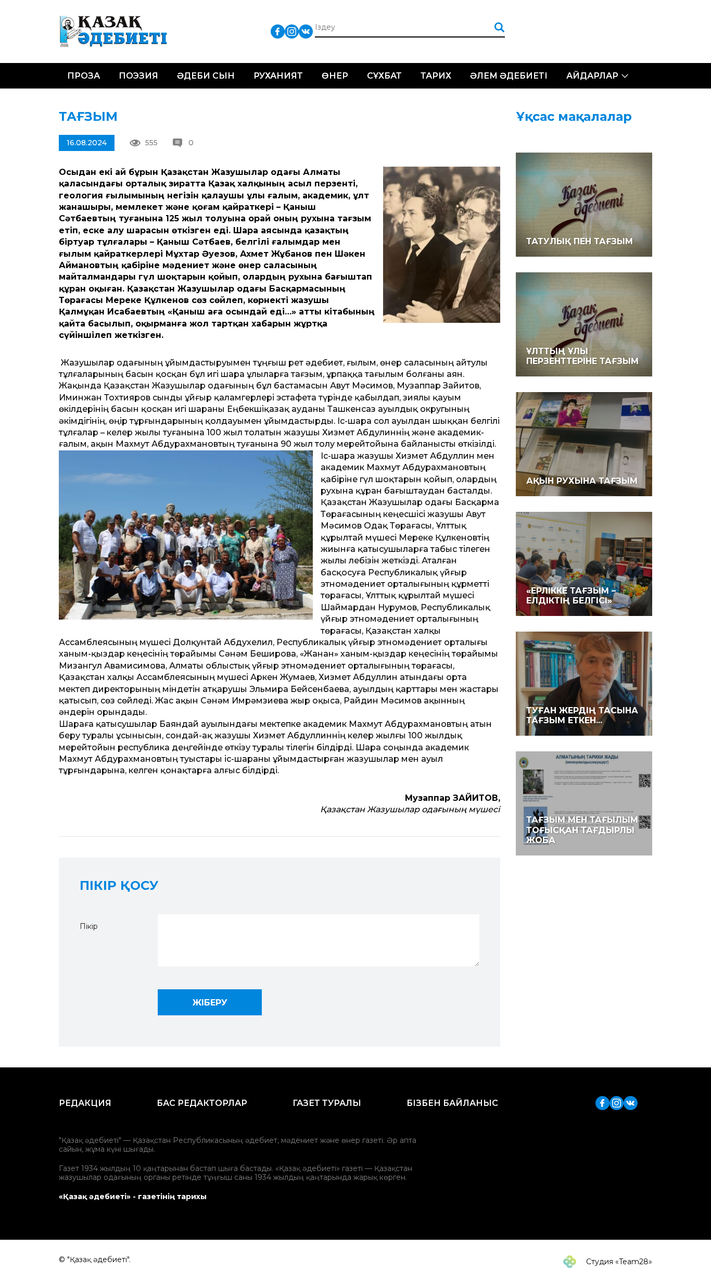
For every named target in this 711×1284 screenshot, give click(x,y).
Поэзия (138, 76)
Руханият (278, 76)
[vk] (306, 31)
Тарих (436, 76)
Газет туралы (327, 1103)
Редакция (85, 1103)
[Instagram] (292, 31)
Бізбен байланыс (452, 1103)
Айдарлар (592, 76)
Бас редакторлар (202, 1103)
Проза (83, 76)
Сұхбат (384, 76)
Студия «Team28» (618, 1261)
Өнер (335, 76)
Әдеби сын (206, 76)
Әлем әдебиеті (509, 76)
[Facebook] (278, 31)
